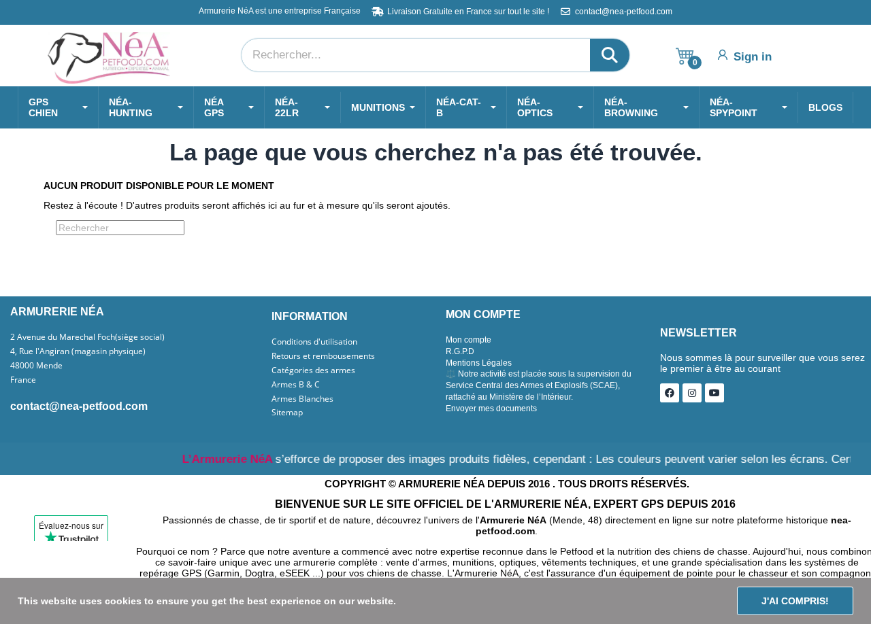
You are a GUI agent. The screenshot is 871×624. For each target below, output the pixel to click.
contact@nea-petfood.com (79, 406)
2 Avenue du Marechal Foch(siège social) (87, 337)
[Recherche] (609, 55)
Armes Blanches (302, 399)
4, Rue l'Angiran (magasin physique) (78, 351)
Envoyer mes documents (491, 408)
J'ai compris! (795, 600)
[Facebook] (669, 392)
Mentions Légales (479, 363)
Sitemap (287, 412)
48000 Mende (36, 365)
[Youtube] (714, 392)
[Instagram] (692, 392)
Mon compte (468, 340)
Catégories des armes (313, 370)
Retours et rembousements (323, 356)
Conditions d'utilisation (314, 342)
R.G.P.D (460, 351)
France (23, 380)
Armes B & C (296, 384)
